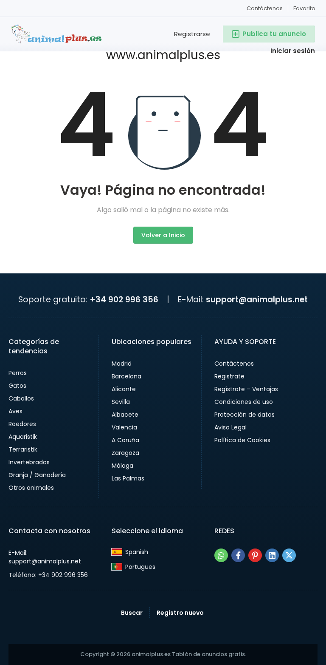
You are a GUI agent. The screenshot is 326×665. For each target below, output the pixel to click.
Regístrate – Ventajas (246, 389)
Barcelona (126, 376)
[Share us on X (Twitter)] (289, 555)
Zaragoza (125, 453)
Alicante (124, 389)
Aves (15, 411)
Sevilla (121, 402)
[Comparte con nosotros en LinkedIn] (272, 555)
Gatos (17, 385)
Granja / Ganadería (37, 475)
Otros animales (31, 487)
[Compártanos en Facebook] (238, 555)
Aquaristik (22, 436)
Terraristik (22, 449)
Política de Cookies (242, 440)
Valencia (124, 427)
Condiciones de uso (243, 402)
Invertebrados (29, 462)
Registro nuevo (180, 612)
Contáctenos (265, 8)
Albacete (125, 414)
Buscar (132, 612)
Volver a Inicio (163, 235)
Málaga (122, 465)
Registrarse (192, 33)
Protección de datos (244, 414)
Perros (17, 373)
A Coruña (125, 440)
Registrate (229, 376)
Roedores (22, 424)
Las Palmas (128, 478)
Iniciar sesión (292, 50)
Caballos (21, 398)
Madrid (122, 363)
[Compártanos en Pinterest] (255, 555)
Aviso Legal (230, 427)
